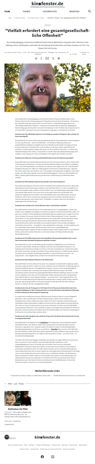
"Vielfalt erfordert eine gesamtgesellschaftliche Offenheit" (66, 18)
